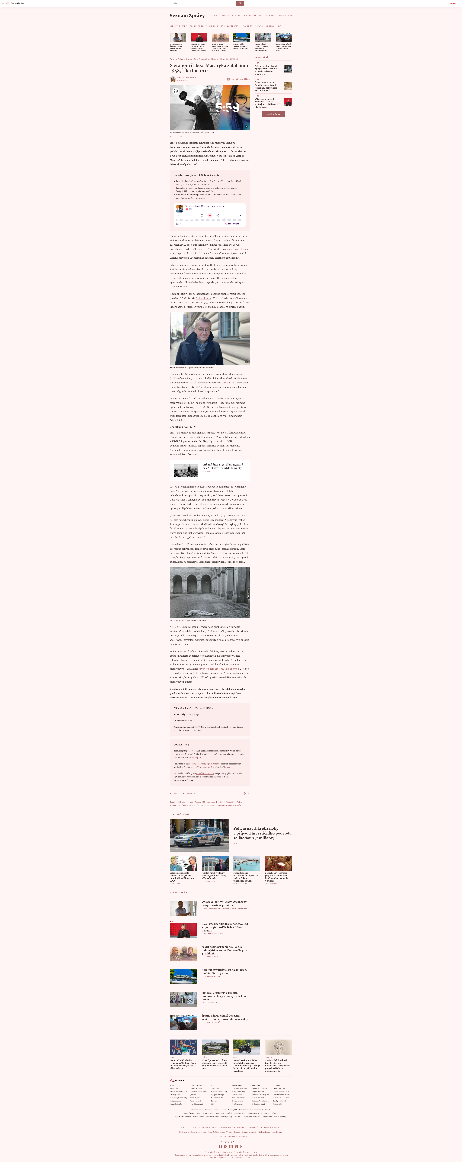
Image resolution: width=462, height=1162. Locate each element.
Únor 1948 (201, 805)
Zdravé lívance (237, 1095)
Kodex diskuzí (264, 1132)
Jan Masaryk (212, 802)
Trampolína (219, 1113)
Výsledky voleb (175, 1095)
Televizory (256, 1116)
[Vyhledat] (240, 3)
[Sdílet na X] (248, 793)
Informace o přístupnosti (269, 1127)
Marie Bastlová (216, 934)
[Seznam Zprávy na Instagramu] (231, 1146)
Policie (239, 802)
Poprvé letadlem (258, 1091)
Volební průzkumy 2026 (178, 1091)
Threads (214, 767)
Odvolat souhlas (219, 1136)
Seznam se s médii (249, 1132)
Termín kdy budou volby (178, 1098)
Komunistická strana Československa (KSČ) (224, 805)
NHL (212, 1104)
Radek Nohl (212, 957)
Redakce (231, 1127)
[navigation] (3, 3)
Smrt (221, 802)
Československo (188, 805)
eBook (232, 79)
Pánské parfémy (280, 1116)
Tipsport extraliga (217, 1095)
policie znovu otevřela (236, 249)
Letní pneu (237, 1116)
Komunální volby (176, 1104)
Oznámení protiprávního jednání (192, 1132)
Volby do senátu (175, 1101)
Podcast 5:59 (200, 802)
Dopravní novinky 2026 (281, 1095)
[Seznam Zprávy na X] (225, 1146)
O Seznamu (195, 1127)
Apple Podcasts (213, 763)
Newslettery (277, 1132)
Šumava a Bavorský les (260, 1095)
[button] (178, 37)
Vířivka (273, 1113)
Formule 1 (214, 1101)
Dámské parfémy (226, 1116)
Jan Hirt (193, 1095)
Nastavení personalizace (238, 1136)
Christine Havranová (218, 908)
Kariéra (205, 1127)
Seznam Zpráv (195, 757)
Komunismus (175, 805)
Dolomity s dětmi (258, 1104)
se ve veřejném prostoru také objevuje (219, 669)
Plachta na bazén (208, 1113)
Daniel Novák (213, 976)
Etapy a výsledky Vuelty (199, 1091)
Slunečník (228, 1113)
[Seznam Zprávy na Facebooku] (220, 1146)
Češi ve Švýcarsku (258, 1098)
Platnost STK (277, 1104)
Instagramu (204, 767)
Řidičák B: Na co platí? (281, 1098)
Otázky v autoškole (279, 1101)
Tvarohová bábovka (238, 1098)
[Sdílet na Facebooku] (245, 793)
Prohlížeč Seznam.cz (216, 1132)
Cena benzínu (244, 1110)
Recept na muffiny (238, 1091)
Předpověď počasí (220, 1110)
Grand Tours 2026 (196, 1104)
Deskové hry (247, 1116)
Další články (273, 114)
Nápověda (213, 1127)
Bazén (198, 1113)
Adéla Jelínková (238, 908)
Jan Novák (212, 1003)
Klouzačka (237, 1113)
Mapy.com (208, 1110)
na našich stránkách (205, 773)
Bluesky (226, 767)
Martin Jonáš (213, 1022)
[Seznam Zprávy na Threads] (236, 1146)
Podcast (189, 802)
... (290, 25)
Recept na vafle (237, 1101)
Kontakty (223, 1127)
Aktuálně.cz (227, 383)
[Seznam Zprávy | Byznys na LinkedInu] (241, 1146)
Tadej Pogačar (195, 1098)
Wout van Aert (195, 1101)
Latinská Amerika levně (260, 1101)
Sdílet (241, 79)
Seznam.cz (454, 3)
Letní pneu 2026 (279, 1088)
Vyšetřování (230, 802)
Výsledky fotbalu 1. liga (219, 1091)
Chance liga (215, 1088)
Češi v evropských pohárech (260, 1110)
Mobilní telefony (199, 1116)
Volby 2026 (174, 1088)
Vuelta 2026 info (196, 1088)
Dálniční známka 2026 (281, 1091)
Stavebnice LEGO (212, 1116)
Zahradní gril (265, 1113)
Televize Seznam (233, 1132)
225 (248, 79)
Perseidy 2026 (233, 1110)
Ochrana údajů (252, 1127)
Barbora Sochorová (187, 77)
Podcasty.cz (193, 763)
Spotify (202, 763)
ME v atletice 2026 (217, 1098)
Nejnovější (262, 58)
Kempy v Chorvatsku (259, 1088)
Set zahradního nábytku (250, 1113)
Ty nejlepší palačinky (239, 1088)
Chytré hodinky (267, 1116)
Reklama (240, 1127)
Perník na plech (237, 1104)
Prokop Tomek (203, 298)
